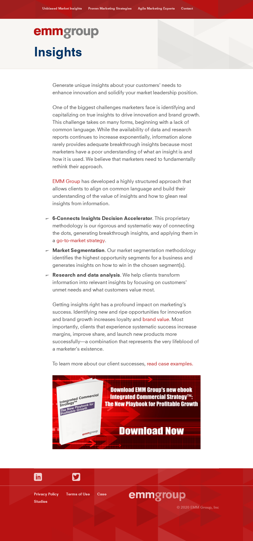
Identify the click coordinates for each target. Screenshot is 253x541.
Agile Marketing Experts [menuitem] (156, 8)
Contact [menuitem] (187, 8)
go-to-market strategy (80, 240)
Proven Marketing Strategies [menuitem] (110, 8)
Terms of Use (78, 494)
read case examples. (170, 363)
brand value (156, 319)
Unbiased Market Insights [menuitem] (62, 8)
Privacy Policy (46, 494)
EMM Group (66, 181)
